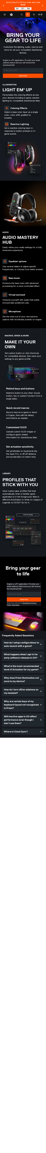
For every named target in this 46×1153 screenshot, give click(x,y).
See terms (15, 605)
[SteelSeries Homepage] (11, 14)
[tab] (21, 14)
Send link (23, 76)
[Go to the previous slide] (3, 5)
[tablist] (21, 14)
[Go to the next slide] (42, 5)
